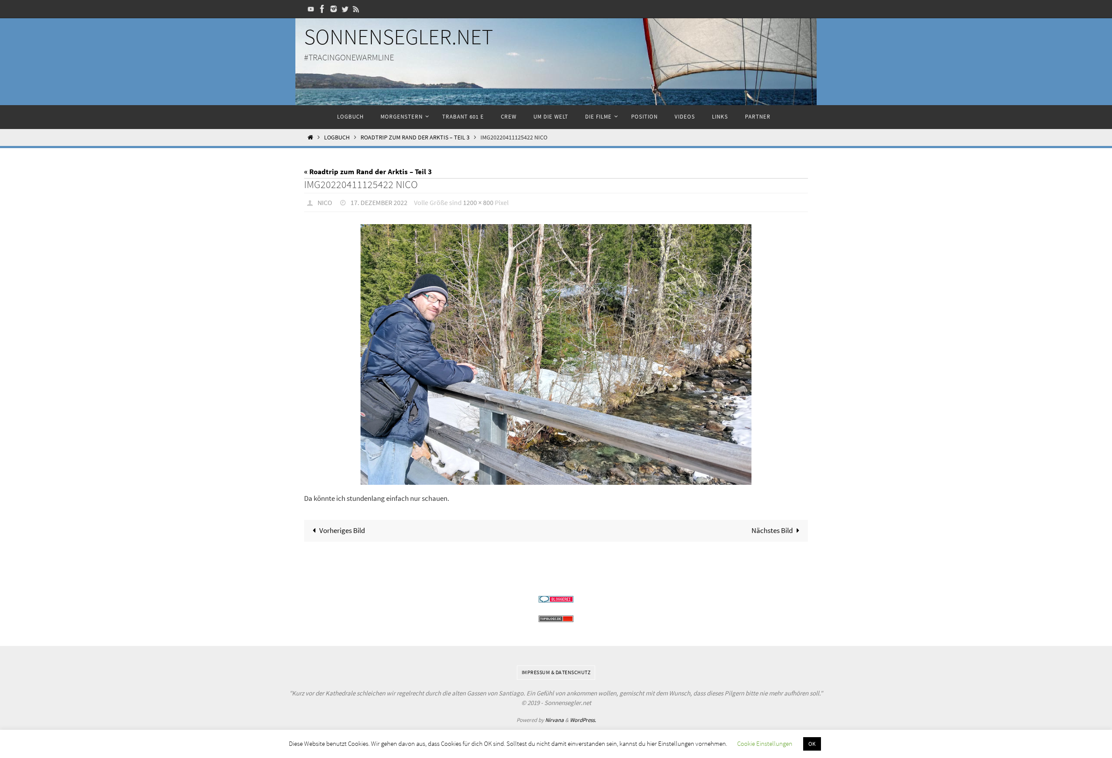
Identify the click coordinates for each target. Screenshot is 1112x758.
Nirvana (554, 720)
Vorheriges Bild (342, 530)
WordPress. (583, 720)
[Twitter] (345, 9)
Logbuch (337, 137)
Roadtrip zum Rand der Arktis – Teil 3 (415, 137)
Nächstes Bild (772, 530)
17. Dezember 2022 (379, 202)
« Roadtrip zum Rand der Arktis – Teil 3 (368, 171)
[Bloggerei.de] (556, 599)
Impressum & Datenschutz (556, 672)
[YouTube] (311, 9)
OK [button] (812, 744)
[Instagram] (334, 9)
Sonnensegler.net (398, 36)
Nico (325, 202)
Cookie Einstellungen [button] (764, 743)
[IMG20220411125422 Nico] (556, 354)
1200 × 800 (478, 202)
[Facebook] (322, 9)
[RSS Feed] (356, 9)
